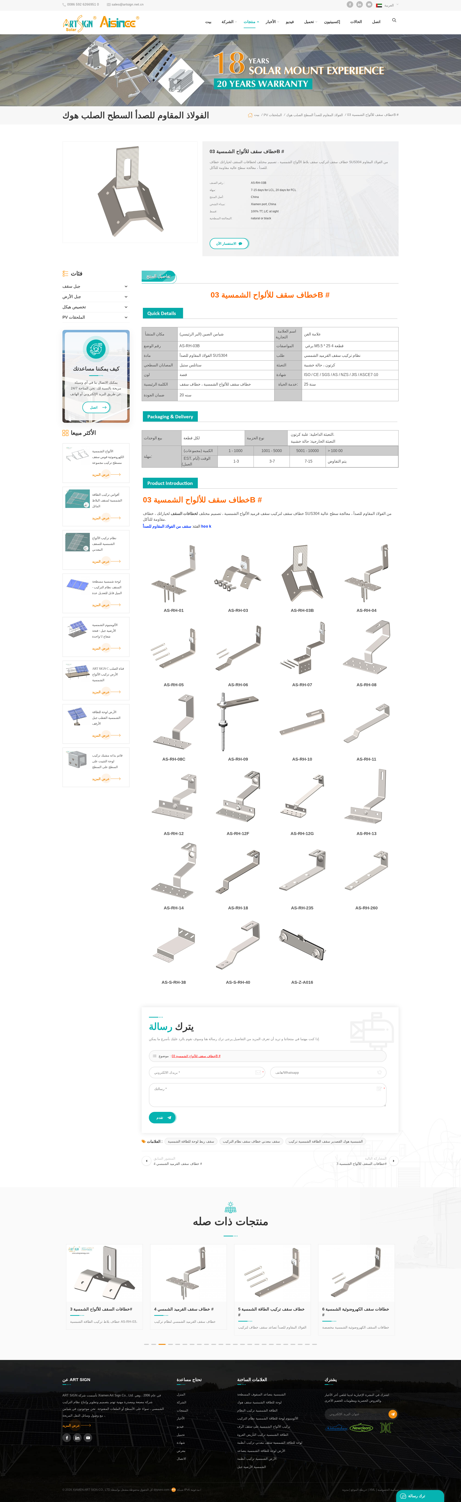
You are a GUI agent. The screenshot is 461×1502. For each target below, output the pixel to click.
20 (285, 1344)
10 (213, 1344)
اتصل (376, 22)
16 (257, 1344)
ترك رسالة (416, 1496)
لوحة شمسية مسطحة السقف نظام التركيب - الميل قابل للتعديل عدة (107, 587)
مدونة (345, 1489)
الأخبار (271, 22)
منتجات (249, 22)
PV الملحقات (73, 317)
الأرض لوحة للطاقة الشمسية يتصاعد (261, 1451)
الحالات (356, 22)
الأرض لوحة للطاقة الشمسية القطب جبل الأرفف (106, 717)
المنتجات (182, 1410)
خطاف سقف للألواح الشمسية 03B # (196, 1056)
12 (228, 1344)
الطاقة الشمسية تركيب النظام (257, 1410)
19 (278, 1344)
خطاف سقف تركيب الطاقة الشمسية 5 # (187, 1312)
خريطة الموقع (359, 1489)
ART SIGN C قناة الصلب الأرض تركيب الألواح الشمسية (108, 674)
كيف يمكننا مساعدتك (96, 369)
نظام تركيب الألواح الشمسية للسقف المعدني (104, 543)
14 (242, 1344)
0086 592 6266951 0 (83, 4)
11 (220, 1344)
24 (314, 1344)
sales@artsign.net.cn (128, 4)
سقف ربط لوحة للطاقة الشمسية (191, 1141)
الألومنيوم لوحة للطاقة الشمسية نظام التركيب (267, 1418)
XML (372, 1489)
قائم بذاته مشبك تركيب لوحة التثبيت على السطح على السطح (107, 761)
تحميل (309, 22)
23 (307, 1344)
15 (249, 1344)
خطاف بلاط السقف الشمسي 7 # (350, 1309)
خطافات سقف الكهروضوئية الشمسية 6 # (271, 1312)
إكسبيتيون (332, 22)
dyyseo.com (162, 1489)
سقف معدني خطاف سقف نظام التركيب (251, 1141)
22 (300, 1344)
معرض (181, 1451)
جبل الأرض (71, 296)
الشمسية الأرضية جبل (251, 1467)
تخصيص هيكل (74, 307)
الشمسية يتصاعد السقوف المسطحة (261, 1394)
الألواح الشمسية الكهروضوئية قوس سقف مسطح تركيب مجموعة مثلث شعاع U (108, 457)
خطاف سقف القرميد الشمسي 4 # (99, 1309)
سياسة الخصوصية (388, 1489)
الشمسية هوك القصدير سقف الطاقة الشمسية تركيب (326, 1141)
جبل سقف (71, 286)
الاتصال (181, 1458)
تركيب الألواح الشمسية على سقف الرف (263, 1426)
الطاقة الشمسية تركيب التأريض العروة (262, 1434)
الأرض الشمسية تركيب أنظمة (257, 1458)
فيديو (290, 22)
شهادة (181, 1442)
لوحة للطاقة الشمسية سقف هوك (259, 1402)
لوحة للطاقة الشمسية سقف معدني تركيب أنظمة (269, 1442)
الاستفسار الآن (226, 243)
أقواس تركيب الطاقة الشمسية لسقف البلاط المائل (107, 500)
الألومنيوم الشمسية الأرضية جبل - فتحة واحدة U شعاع (105, 630)
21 (293, 1344)
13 (235, 1344)
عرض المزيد (100, 475)
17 (264, 1344)
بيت (208, 22)
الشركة (227, 22)
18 (271, 1344)
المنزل (181, 1394)
